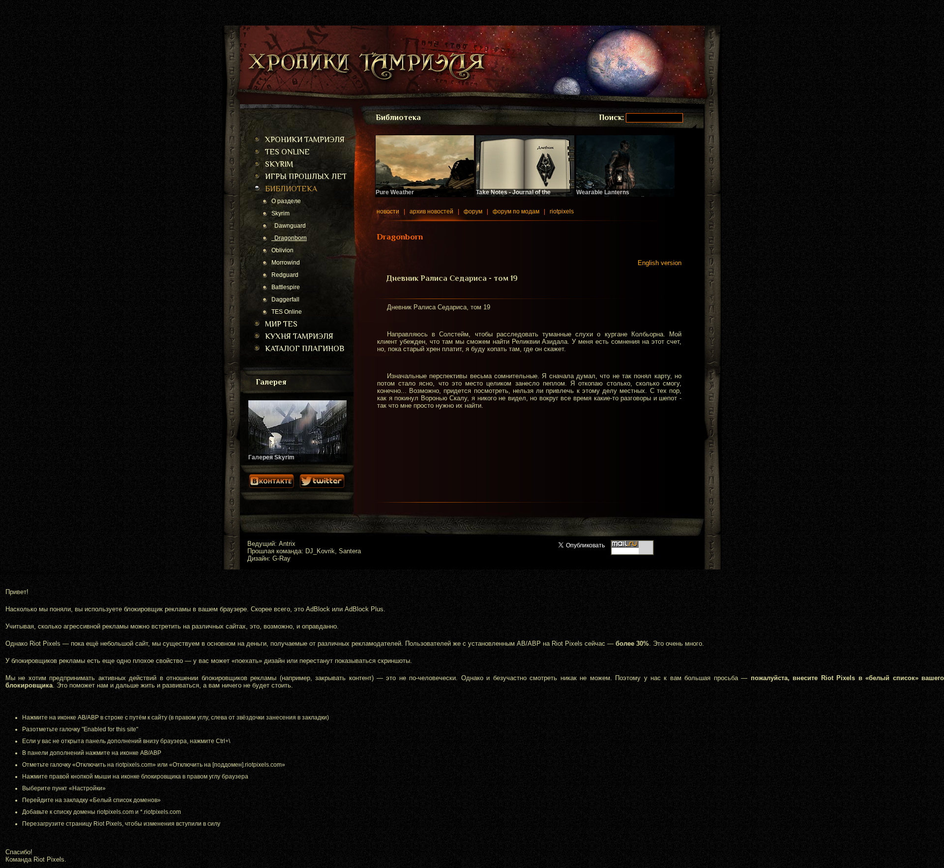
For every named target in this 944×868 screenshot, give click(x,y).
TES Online (286, 311)
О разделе (286, 201)
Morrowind (285, 262)
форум (473, 211)
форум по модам (516, 211)
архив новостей (431, 211)
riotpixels (562, 211)
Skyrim (280, 213)
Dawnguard (288, 225)
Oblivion (282, 250)
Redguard (284, 274)
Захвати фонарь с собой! (611, 196)
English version (659, 263)
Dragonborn (289, 238)
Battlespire (285, 287)
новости (388, 211)
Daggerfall (285, 299)
